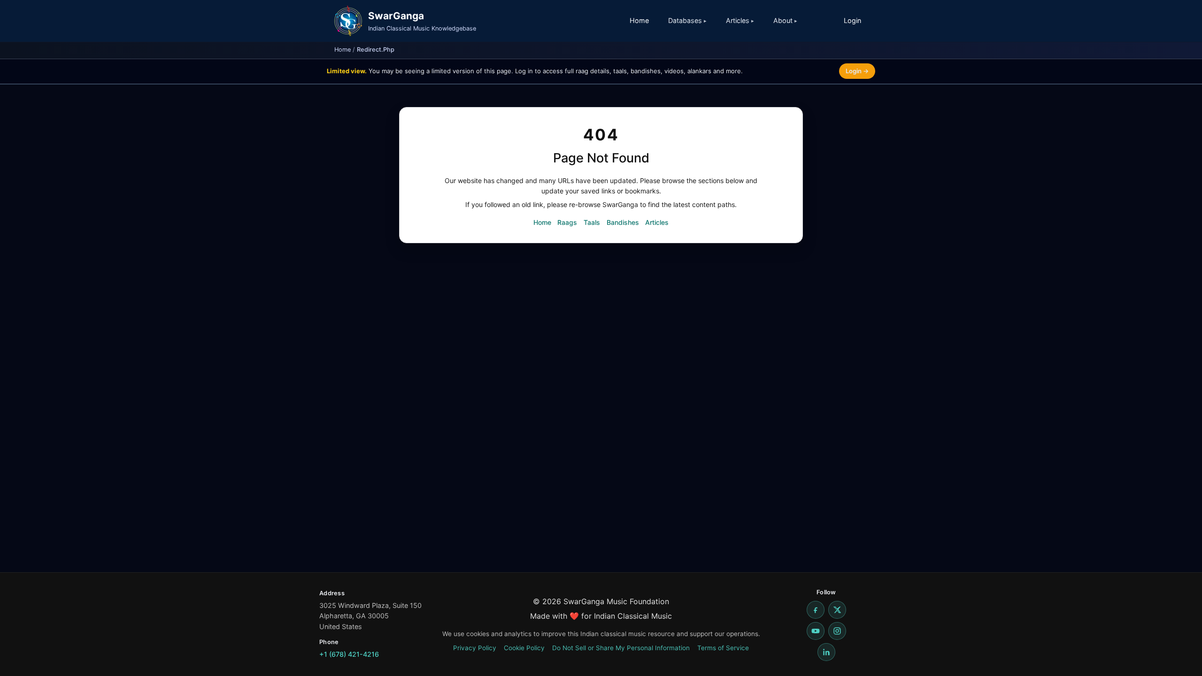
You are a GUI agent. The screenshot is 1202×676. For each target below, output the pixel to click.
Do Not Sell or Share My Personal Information (621, 648)
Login (852, 20)
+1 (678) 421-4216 (349, 654)
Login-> (857, 71)
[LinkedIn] (826, 652)
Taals (592, 222)
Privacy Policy (474, 648)
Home (639, 20)
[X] (837, 610)
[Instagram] (837, 631)
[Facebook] (815, 610)
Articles (657, 222)
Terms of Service (723, 648)
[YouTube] (815, 631)
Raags (567, 222)
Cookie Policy (524, 648)
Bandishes (623, 222)
